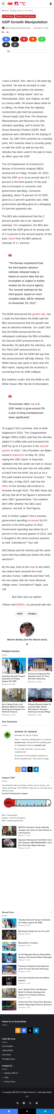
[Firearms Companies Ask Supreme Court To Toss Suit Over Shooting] (40, 664)
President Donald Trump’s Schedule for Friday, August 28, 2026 (13, 678)
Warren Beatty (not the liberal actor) (18, 28)
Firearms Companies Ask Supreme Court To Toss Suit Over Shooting (39, 676)
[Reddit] (33, 39)
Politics (32, 614)
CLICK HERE (22, 788)
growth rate (38, 314)
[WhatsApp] (42, 39)
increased (33, 520)
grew (21, 177)
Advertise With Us (11, 1073)
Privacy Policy (9, 1082)
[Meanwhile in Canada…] (9, 946)
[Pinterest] (24, 39)
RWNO (20, 604)
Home (6, 11)
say (32, 404)
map (32, 566)
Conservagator (7, 1046)
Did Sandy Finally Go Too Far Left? (34, 931)
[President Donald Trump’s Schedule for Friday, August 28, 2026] (14, 666)
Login (6, 1077)
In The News (28, 11)
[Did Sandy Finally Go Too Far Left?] (9, 935)
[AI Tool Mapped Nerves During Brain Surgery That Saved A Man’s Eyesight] (9, 958)
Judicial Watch (7, 1050)
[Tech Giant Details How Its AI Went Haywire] (9, 981)
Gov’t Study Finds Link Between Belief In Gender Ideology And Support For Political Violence (32, 992)
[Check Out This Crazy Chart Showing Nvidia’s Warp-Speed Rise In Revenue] (9, 1005)
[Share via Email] (6, 44)
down (12, 238)
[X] (15, 39)
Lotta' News (6, 1055)
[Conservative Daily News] (17, 3)
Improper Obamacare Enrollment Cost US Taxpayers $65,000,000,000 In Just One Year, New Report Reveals (35, 842)
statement (18, 454)
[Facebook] (6, 39)
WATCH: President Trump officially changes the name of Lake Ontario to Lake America (35, 830)
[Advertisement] (27, 880)
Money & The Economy (25, 16)
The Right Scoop (8, 1059)
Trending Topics (16, 11)
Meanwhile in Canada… (28, 943)
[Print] (15, 44)
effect (5, 486)
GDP (20, 614)
